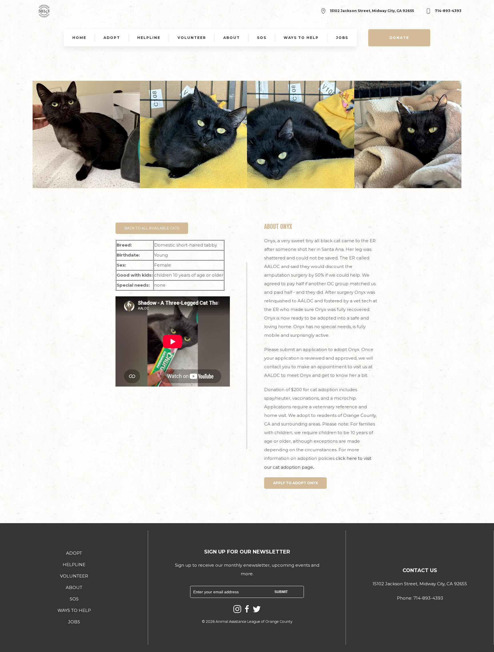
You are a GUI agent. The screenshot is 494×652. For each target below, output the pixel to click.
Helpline (148, 38)
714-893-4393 (447, 11)
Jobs (342, 38)
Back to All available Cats (151, 228)
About (231, 38)
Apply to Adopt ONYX (295, 483)
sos (261, 38)
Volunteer (192, 38)
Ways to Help (301, 38)
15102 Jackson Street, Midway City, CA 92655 (371, 11)
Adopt (111, 38)
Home (79, 38)
